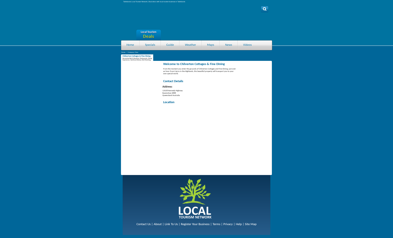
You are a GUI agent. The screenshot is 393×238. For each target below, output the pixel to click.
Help (239, 224)
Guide (170, 45)
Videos (247, 45)
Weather (190, 45)
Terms (216, 224)
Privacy (228, 224)
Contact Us (143, 224)
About (158, 224)
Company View (133, 52)
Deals (148, 36)
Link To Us (171, 224)
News (228, 45)
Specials (150, 45)
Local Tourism (148, 32)
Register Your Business (195, 224)
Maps (210, 45)
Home (130, 45)
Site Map (251, 224)
